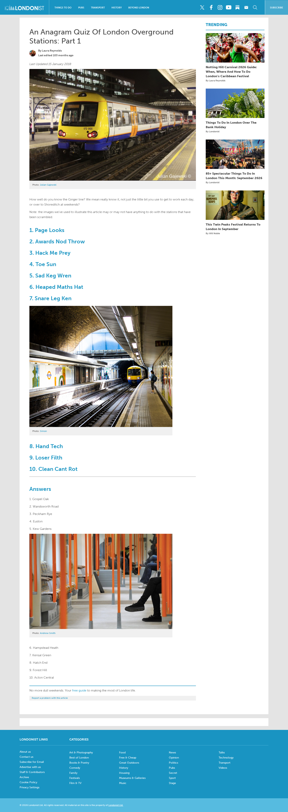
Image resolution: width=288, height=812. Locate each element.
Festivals (74, 778)
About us (25, 751)
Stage (172, 783)
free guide (79, 690)
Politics (173, 762)
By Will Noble (213, 233)
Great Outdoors (129, 762)
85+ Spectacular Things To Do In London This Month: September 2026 (234, 176)
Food (122, 752)
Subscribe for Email (32, 762)
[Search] (255, 7)
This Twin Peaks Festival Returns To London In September (233, 227)
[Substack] (237, 7)
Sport (172, 778)
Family (73, 773)
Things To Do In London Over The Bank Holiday (231, 125)
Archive (24, 777)
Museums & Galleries (132, 778)
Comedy (74, 767)
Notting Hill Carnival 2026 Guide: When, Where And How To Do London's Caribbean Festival (231, 71)
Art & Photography (81, 752)
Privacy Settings (29, 787)
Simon (43, 431)
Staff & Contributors (32, 772)
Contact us (26, 757)
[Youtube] (229, 7)
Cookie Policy (28, 782)
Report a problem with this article (50, 698)
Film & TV (75, 783)
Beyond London (138, 7)
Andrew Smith (47, 633)
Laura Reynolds (52, 50)
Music (122, 783)
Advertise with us (30, 767)
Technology (226, 757)
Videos (223, 767)
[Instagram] (220, 7)
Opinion (174, 757)
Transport (98, 7)
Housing (124, 773)
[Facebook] (211, 7)
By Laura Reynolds (215, 80)
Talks (222, 752)
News (172, 752)
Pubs (81, 7)
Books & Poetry (79, 762)
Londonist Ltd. (115, 805)
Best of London (79, 757)
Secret (173, 773)
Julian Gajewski (48, 184)
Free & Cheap (127, 757)
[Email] (246, 7)
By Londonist (212, 131)
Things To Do (63, 7)
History (116, 7)
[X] (202, 7)
